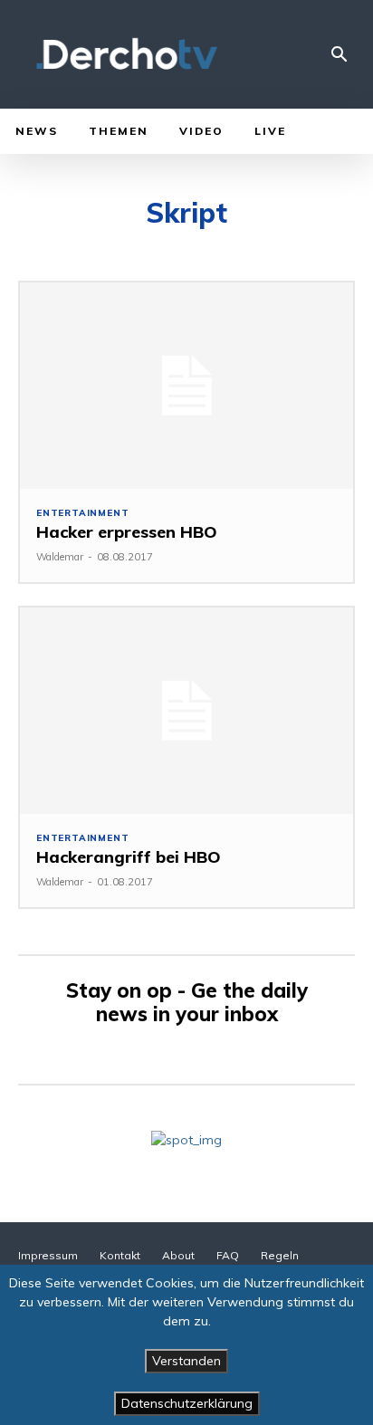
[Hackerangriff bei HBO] (186, 710)
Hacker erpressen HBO (126, 531)
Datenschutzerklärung (187, 1403)
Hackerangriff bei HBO (128, 856)
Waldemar (59, 556)
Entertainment (82, 513)
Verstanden (186, 1361)
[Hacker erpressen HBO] (186, 385)
